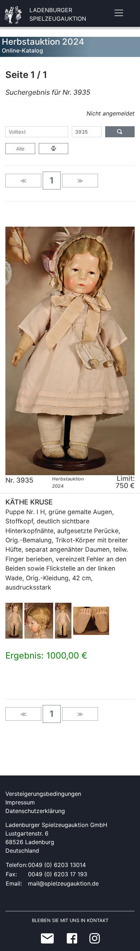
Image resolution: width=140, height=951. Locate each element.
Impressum (20, 802)
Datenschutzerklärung (35, 810)
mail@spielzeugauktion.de (63, 883)
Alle (20, 149)
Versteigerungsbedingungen (43, 793)
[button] (52, 180)
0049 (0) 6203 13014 (57, 864)
